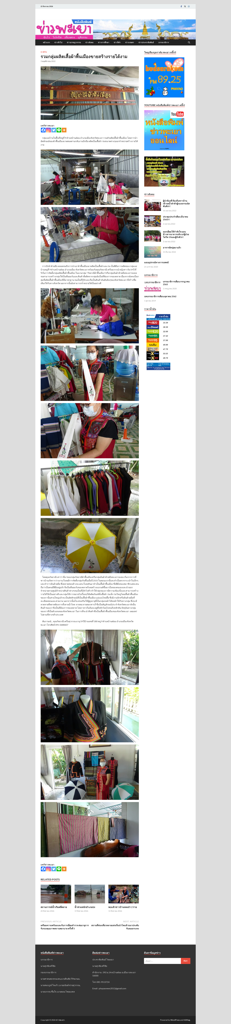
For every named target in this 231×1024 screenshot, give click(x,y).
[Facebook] (181, 6)
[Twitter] (185, 6)
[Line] (59, 130)
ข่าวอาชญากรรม (74, 42)
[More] (64, 130)
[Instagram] (188, 6)
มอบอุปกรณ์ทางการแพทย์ (156, 262)
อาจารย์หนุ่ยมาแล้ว (172, 247)
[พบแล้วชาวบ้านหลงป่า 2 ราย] (123, 895)
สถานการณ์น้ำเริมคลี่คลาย (54, 907)
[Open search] (189, 42)
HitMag (187, 1020)
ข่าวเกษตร (129, 42)
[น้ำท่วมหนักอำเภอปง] (90, 895)
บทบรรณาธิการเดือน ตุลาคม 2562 (160, 296)
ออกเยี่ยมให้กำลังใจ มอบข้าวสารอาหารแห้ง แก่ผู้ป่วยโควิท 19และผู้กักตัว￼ (176, 234)
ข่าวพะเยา (60, 1020)
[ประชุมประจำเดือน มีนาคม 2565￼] (152, 217)
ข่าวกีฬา (117, 42)
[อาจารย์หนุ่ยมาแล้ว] (152, 247)
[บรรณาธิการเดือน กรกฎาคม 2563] (152, 281)
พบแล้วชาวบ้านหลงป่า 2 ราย (122, 907)
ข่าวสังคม (89, 42)
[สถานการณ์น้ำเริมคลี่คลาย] (56, 895)
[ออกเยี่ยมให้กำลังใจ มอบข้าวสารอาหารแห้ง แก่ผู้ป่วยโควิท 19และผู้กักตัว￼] (152, 232)
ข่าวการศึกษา (103, 42)
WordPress (175, 1020)
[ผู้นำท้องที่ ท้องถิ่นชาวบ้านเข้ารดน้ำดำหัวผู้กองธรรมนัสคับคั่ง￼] (152, 201)
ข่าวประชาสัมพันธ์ (146, 42)
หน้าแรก (46, 42)
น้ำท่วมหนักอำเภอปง (85, 907)
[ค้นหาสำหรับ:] (167, 961)
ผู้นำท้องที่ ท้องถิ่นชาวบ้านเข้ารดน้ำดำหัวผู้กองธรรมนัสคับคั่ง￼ (176, 203)
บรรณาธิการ (163, 42)
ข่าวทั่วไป (58, 42)
